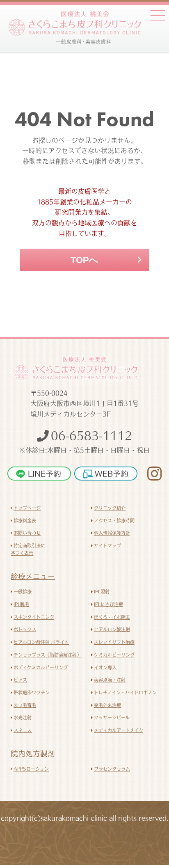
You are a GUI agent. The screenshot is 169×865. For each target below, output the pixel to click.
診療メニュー (33, 576)
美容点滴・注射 (110, 679)
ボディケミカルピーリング (41, 667)
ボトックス (25, 629)
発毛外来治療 (107, 705)
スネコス (23, 730)
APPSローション (31, 769)
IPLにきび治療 (108, 604)
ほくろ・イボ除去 (112, 617)
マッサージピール (112, 717)
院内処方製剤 (33, 753)
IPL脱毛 (21, 604)
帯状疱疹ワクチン (32, 692)
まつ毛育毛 (25, 705)
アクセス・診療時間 (114, 520)
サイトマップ (107, 545)
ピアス (20, 679)
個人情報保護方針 (112, 533)
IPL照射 (102, 591)
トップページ (27, 508)
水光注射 (23, 717)
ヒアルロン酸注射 (112, 629)
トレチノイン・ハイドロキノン (125, 692)
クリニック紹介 (110, 508)
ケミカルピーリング (114, 654)
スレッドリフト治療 (114, 642)
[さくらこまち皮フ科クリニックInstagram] (150, 473)
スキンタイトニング (34, 617)
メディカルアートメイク (118, 730)
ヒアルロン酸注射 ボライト (41, 642)
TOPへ (84, 260)
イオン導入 (105, 667)
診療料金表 (25, 520)
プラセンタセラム (112, 769)
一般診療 (23, 591)
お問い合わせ (27, 533)
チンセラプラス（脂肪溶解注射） (47, 654)
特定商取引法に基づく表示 (28, 549)
